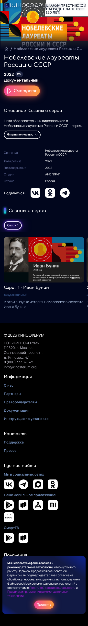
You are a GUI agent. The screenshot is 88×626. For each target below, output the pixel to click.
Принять (44, 604)
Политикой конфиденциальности (52, 588)
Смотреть (25, 91)
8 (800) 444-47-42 (18, 362)
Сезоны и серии (45, 111)
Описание (15, 111)
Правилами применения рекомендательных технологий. (37, 593)
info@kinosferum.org (20, 367)
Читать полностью (20, 134)
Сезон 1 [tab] (13, 225)
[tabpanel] (44, 273)
